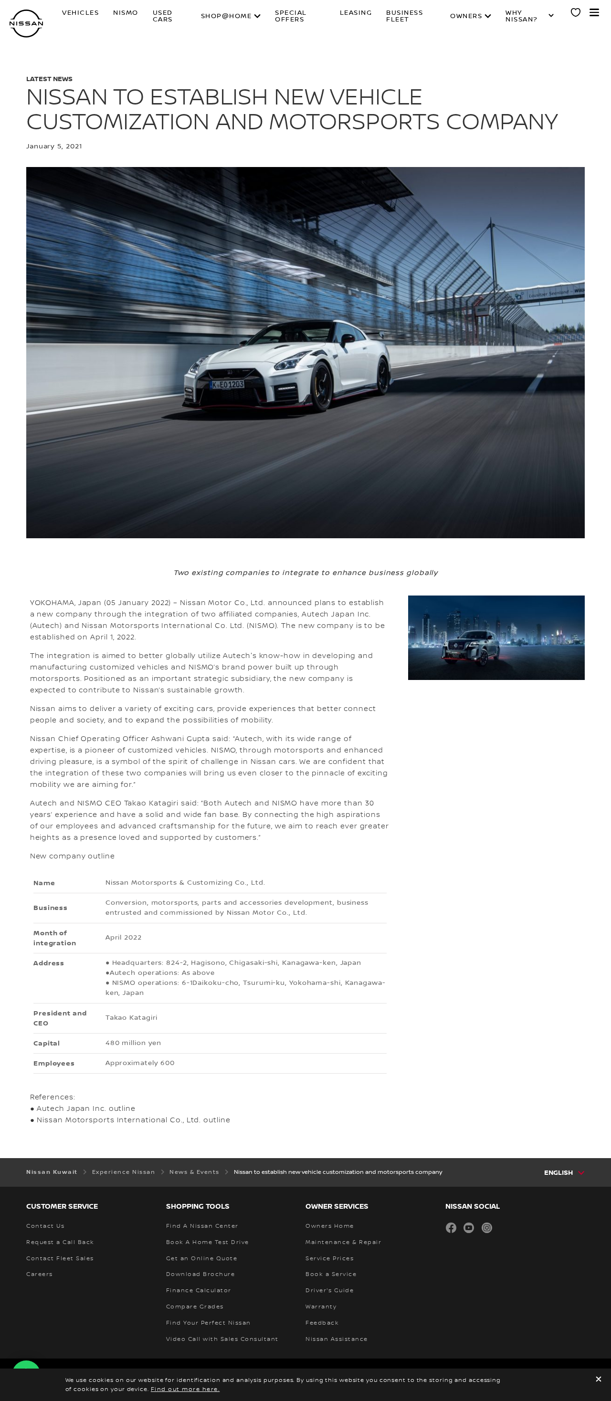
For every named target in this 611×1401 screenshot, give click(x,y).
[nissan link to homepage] (26, 24)
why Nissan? (522, 16)
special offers (291, 16)
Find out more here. (185, 1389)
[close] (598, 1380)
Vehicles (80, 13)
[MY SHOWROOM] (576, 14)
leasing (356, 13)
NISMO (125, 13)
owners (466, 16)
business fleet (404, 16)
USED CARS (163, 16)
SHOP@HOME (226, 16)
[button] (594, 12)
